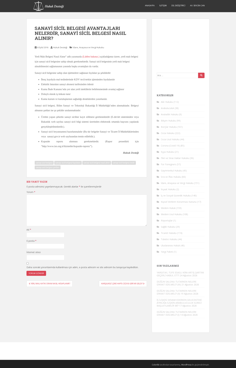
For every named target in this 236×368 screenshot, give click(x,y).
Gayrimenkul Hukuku (171, 170)
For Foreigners (168, 164)
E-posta (31, 240)
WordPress (186, 364)
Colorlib (155, 364)
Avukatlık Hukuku (169, 114)
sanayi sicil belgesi (44, 162)
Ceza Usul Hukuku (170, 139)
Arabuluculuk (167, 108)
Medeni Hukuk (168, 208)
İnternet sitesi (33, 252)
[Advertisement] (181, 44)
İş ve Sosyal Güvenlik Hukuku (176, 195)
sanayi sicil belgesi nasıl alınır (96, 162)
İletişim (163, 5)
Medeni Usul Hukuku (171, 214)
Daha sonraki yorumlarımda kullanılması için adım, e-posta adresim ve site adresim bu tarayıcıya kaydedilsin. (82, 267)
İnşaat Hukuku (168, 189)
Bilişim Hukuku (168, 120)
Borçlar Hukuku (169, 126)
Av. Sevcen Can (197, 5)
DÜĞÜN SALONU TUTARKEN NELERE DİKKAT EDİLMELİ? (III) (176, 283)
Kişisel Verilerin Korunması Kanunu (179, 201)
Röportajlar (167, 220)
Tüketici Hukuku (169, 239)
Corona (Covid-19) (170, 145)
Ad (28, 229)
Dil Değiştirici (178, 5)
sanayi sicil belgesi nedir (124, 162)
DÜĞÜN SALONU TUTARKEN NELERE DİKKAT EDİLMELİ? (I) (176, 313)
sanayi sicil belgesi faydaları (68, 162)
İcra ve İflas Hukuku (171, 176)
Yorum (30, 192)
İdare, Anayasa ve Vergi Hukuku (88, 47)
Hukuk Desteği (60, 47)
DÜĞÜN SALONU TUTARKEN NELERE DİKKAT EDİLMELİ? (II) (176, 292)
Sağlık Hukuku (168, 226)
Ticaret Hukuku (168, 233)
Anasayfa (150, 5)
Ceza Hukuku (167, 133)
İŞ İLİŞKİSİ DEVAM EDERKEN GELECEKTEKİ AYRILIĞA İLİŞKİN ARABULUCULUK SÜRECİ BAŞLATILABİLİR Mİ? (179, 302)
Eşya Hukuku (167, 151)
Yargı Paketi (167, 251)
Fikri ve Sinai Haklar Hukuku (175, 158)
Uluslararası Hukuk (170, 245)
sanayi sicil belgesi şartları (47, 167)
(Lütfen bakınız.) (90, 56)
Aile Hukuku (167, 101)
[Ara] (201, 75)
